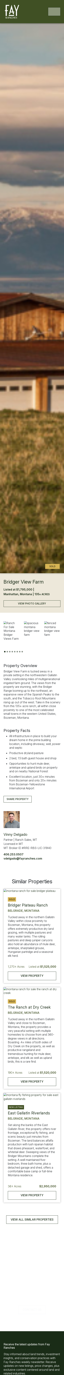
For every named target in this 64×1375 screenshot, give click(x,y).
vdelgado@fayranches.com (23, 858)
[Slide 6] (17, 651)
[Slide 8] (22, 651)
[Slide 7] (19, 651)
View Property (32, 975)
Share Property (18, 799)
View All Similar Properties (32, 1219)
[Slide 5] (14, 651)
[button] (12, 631)
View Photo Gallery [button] (32, 603)
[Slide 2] (7, 651)
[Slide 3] (9, 651)
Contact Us (32, 1309)
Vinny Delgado (15, 834)
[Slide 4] (12, 651)
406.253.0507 (13, 854)
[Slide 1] (5, 651)
